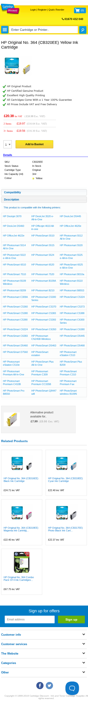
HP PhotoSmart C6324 (15, 329)
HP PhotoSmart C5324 (72, 297)
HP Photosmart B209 (14, 290)
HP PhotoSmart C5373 (72, 306)
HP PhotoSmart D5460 (15, 345)
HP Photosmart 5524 (42, 255)
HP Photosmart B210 (42, 290)
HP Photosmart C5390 (15, 319)
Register (42, 9)
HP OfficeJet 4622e (13, 235)
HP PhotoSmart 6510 (14, 264)
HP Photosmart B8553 (72, 290)
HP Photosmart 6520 (42, 264)
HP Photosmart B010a (72, 274)
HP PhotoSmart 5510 (42, 235)
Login (33, 9)
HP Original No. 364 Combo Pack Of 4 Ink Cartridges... (19, 578)
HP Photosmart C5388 (72, 313)
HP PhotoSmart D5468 (72, 345)
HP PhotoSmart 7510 (14, 274)
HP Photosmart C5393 (43, 319)
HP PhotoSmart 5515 (42, 245)
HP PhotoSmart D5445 (72, 335)
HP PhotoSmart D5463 (43, 345)
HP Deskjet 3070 (12, 216)
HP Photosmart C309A (15, 297)
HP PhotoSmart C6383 (15, 335)
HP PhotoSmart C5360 (15, 306)
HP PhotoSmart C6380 (72, 329)
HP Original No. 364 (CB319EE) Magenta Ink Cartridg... (21, 529)
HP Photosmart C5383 (43, 313)
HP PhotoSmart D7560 (15, 352)
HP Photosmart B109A (43, 280)
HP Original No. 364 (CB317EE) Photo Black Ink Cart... (65, 529)
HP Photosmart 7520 (42, 274)
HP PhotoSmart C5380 (15, 313)
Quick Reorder (56, 9)
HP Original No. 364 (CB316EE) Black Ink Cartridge (21, 479)
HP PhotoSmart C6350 (43, 329)
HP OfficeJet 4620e (70, 226)
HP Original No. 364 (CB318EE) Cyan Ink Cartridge (65, 479)
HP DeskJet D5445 (70, 216)
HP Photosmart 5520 (71, 245)
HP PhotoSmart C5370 (43, 306)
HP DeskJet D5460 (13, 226)
